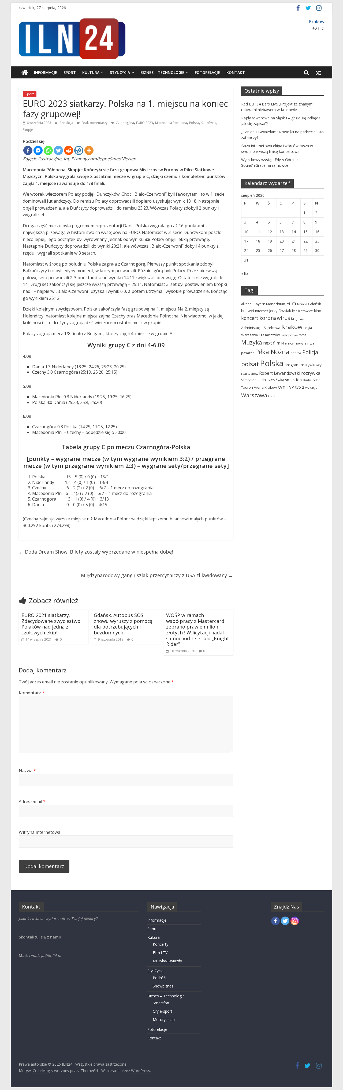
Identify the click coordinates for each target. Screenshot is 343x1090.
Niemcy (287, 343)
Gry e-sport (162, 1011)
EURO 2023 (144, 122)
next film (271, 343)
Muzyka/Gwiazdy (167, 960)
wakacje (311, 387)
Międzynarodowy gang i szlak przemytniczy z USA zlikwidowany (157, 575)
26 (270, 250)
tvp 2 (299, 387)
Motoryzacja (164, 1019)
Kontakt (235, 72)
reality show (249, 374)
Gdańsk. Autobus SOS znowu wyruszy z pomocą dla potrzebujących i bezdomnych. (123, 624)
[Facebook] (27, 150)
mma (303, 335)
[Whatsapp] (48, 150)
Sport (70, 72)
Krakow (316, 21)
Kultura (90, 72)
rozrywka (310, 373)
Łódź (271, 396)
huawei (247, 310)
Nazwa (27, 771)
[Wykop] (78, 150)
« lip (244, 273)
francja (302, 304)
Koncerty (160, 944)
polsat (250, 364)
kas (294, 311)
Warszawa (254, 395)
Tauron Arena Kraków (259, 387)
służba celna (311, 380)
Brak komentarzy (94, 122)
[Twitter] (58, 150)
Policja (310, 352)
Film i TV (160, 952)
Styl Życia (120, 72)
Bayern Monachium (269, 303)
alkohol (246, 304)
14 (294, 231)
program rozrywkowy (303, 364)
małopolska (289, 335)
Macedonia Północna (171, 122)
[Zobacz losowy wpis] (318, 72)
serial (262, 379)
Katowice (305, 310)
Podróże (160, 977)
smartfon (293, 379)
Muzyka (251, 342)
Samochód (248, 380)
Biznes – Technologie (162, 72)
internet (261, 310)
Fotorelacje (207, 72)
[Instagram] (294, 921)
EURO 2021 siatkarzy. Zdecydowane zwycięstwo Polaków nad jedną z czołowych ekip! (50, 624)
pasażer (247, 352)
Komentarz (31, 693)
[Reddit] (68, 150)
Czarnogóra (125, 122)
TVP (290, 387)
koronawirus (274, 318)
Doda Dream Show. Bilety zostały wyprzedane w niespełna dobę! (96, 551)
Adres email (32, 801)
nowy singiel (305, 343)
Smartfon (161, 1002)
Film (291, 303)
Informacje (45, 72)
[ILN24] (25, 72)
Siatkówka (208, 122)
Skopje (28, 129)
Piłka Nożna (272, 351)
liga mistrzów (269, 334)
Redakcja (66, 122)
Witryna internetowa (39, 832)
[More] (89, 150)
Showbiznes (163, 986)
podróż (295, 353)
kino (317, 310)
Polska (194, 122)
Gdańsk (314, 303)
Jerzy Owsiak (280, 310)
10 (246, 231)
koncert (249, 318)
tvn (281, 387)
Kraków (292, 327)
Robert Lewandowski (279, 373)
